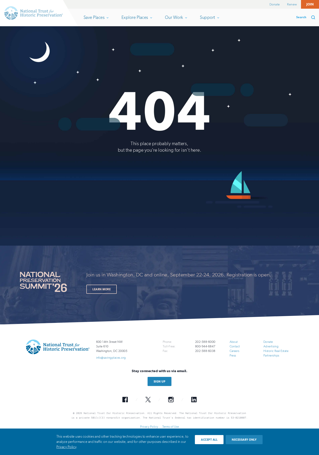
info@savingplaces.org (111, 358)
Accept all (209, 439)
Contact (235, 346)
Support (207, 20)
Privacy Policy (149, 427)
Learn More (101, 289)
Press (233, 355)
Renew (292, 4)
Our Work (174, 20)
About (234, 342)
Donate (275, 4)
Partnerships (271, 355)
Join (310, 4)
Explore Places (134, 20)
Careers (234, 351)
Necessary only (244, 439)
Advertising (270, 346)
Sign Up (159, 381)
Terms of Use (170, 427)
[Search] (314, 17)
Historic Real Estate (276, 351)
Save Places (94, 20)
